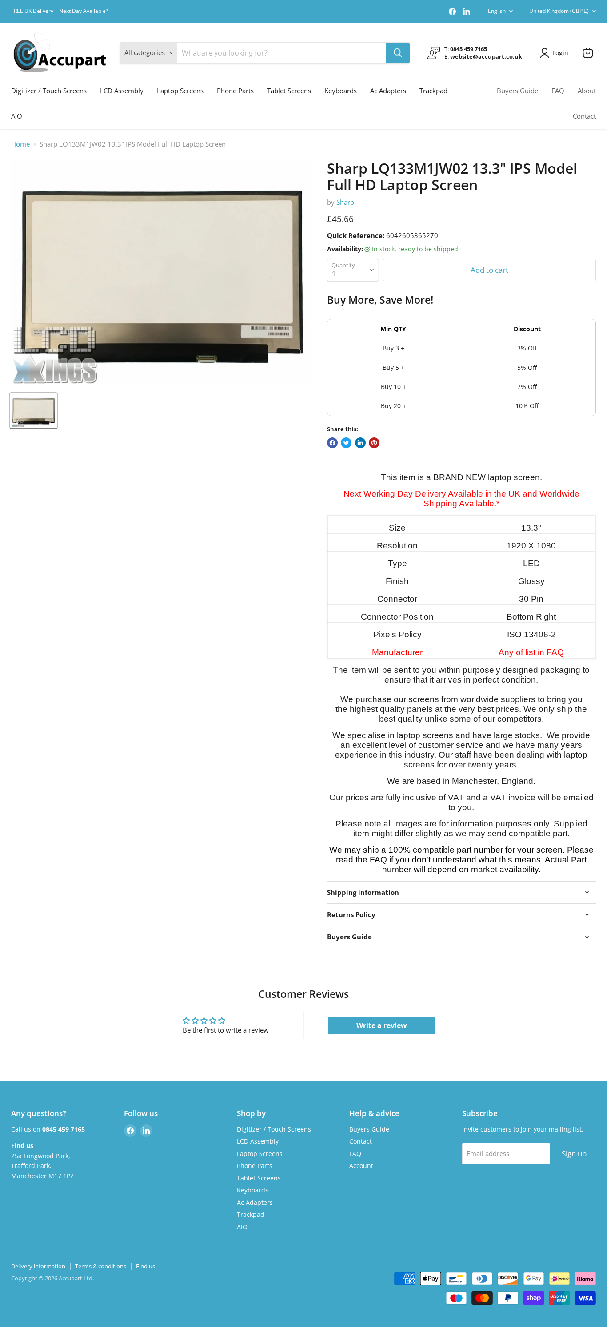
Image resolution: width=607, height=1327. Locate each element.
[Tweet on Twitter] (346, 442)
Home (20, 144)
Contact (584, 115)
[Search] (398, 53)
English (497, 11)
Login (560, 52)
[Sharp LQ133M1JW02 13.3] (33, 410)
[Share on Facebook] (332, 442)
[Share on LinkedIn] (360, 442)
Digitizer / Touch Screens (49, 90)
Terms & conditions (100, 1266)
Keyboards (340, 90)
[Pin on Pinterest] (374, 442)
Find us (145, 1266)
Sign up (574, 1153)
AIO (16, 115)
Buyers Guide (517, 90)
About (587, 90)
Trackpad (433, 90)
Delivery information (38, 1266)
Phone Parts (235, 90)
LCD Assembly (122, 90)
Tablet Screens (289, 90)
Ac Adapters (388, 90)
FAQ (557, 90)
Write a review (381, 1025)
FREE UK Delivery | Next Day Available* (60, 11)
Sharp (345, 202)
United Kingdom (559, 11)
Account (361, 1165)
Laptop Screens (180, 90)
